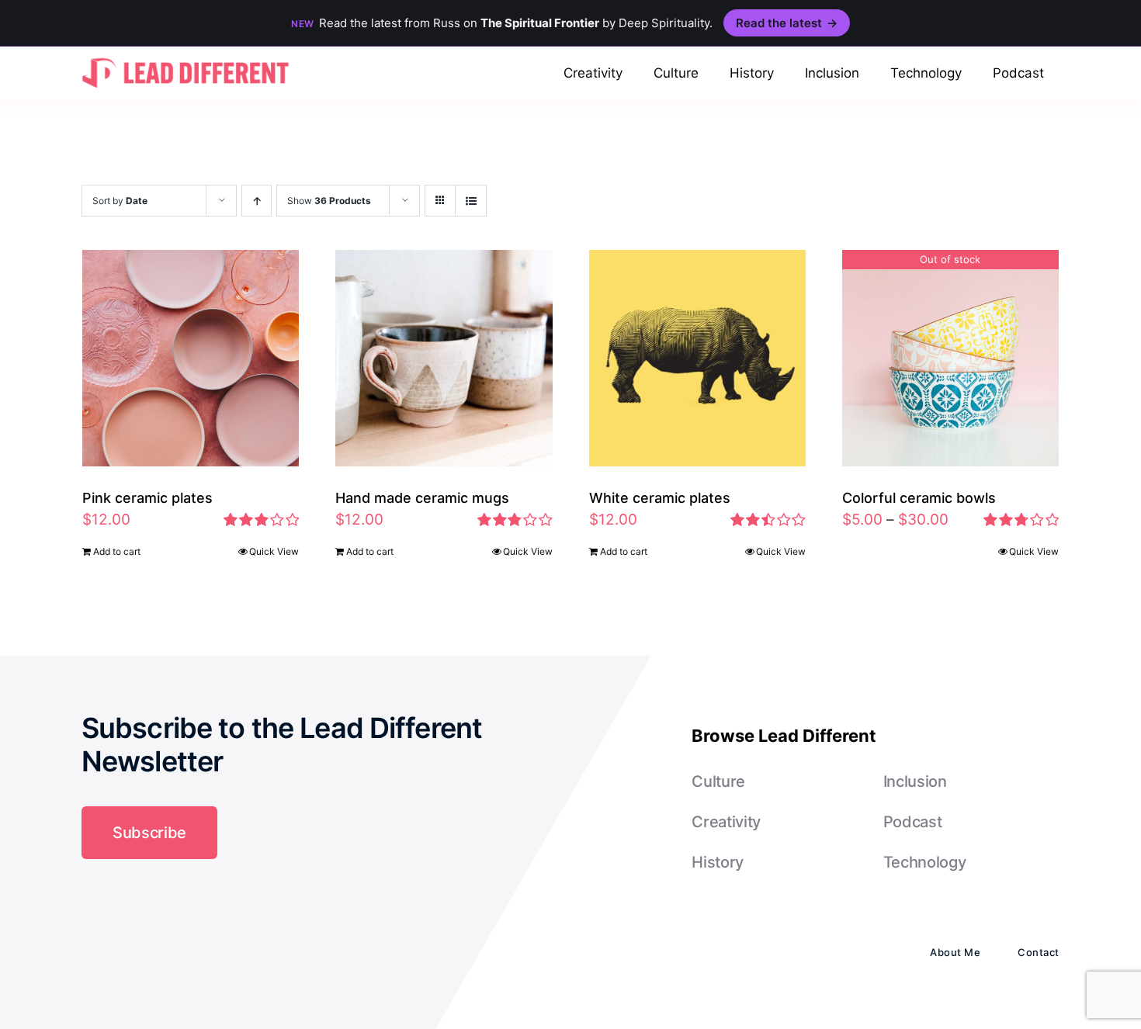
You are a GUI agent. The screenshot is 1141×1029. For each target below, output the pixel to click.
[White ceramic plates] (697, 358)
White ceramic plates (659, 498)
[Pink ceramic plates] (190, 358)
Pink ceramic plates (147, 498)
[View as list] (471, 200)
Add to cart (116, 551)
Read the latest (787, 23)
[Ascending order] (256, 201)
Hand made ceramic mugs (422, 498)
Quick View (274, 551)
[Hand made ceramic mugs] (443, 358)
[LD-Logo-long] (186, 56)
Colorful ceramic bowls (919, 498)
